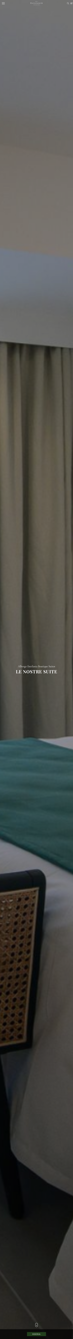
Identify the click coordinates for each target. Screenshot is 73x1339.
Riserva (36, 1334)
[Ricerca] (68, 3)
